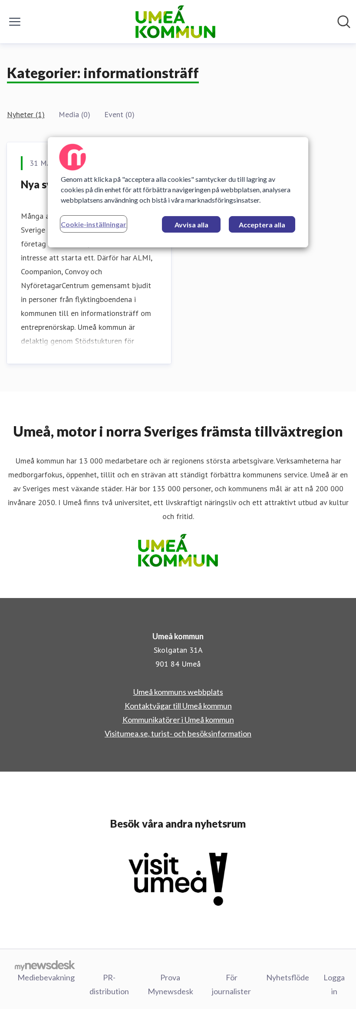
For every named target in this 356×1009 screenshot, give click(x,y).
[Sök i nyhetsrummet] (344, 22)
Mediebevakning (46, 977)
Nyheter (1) (26, 114)
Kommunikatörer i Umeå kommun (178, 719)
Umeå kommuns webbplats (178, 692)
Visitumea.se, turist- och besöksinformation (178, 733)
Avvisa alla (191, 224)
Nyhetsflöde (287, 977)
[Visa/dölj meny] (14, 21)
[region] (178, 192)
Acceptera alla (262, 224)
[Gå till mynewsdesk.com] (44, 965)
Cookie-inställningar (93, 224)
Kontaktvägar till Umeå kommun (178, 705)
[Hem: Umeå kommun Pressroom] (175, 21)
